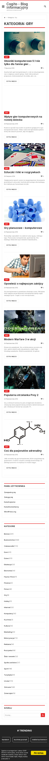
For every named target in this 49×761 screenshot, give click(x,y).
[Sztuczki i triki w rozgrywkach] (24, 154)
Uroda (6, 681)
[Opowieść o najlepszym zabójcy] (24, 266)
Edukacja (7, 564)
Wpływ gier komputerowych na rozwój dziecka (23, 118)
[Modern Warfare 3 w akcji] (24, 321)
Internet (7, 607)
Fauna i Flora (9, 577)
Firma (6, 589)
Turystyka (8, 675)
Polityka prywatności (16, 758)
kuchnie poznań (19, 740)
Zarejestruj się (10, 492)
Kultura (7, 626)
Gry (6, 57)
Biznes (7, 534)
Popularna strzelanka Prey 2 (21, 395)
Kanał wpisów (9, 502)
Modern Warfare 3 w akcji (20, 339)
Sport (6, 669)
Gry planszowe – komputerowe (23, 227)
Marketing (8, 632)
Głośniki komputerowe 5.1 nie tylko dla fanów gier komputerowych (22, 62)
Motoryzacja (9, 638)
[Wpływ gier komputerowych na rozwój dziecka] (24, 99)
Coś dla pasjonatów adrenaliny (23, 450)
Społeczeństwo (10, 662)
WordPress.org (10, 512)
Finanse (7, 583)
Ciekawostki (9, 546)
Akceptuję (38, 753)
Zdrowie (7, 687)
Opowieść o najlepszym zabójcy (23, 283)
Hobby (6, 601)
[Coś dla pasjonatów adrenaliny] (24, 433)
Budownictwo (9, 540)
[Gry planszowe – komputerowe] (24, 210)
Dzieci (6, 558)
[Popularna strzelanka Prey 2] (24, 377)
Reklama (7, 644)
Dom (6, 552)
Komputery (8, 613)
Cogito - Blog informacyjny (17, 5)
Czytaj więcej (11, 81)
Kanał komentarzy (11, 507)
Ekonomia (8, 571)
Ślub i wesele (9, 656)
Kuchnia (7, 620)
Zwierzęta (8, 693)
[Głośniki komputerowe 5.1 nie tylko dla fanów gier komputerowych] (24, 43)
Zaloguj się (8, 497)
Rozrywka (8, 650)
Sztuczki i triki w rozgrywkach (22, 172)
